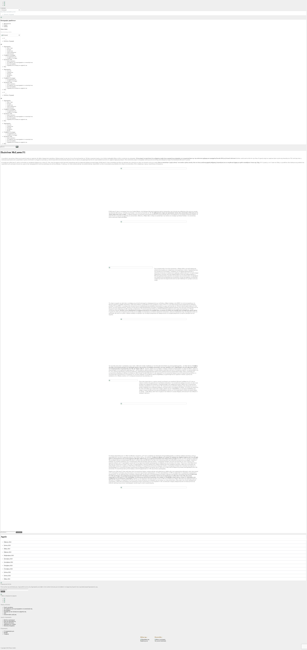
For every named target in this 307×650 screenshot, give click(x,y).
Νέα (5, 66)
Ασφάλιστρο (10, 51)
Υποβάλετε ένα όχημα (9, 55)
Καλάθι (6, 632)
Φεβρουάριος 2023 (9, 555)
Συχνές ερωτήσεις (11, 61)
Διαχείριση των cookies (10, 624)
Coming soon (10, 72)
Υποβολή (6, 634)
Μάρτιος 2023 (7, 552)
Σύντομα (9, 49)
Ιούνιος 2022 (7, 575)
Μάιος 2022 (7, 579)
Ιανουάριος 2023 (8, 558)
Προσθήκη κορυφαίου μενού (8, 11)
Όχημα (5, 25)
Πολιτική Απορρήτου (9, 625)
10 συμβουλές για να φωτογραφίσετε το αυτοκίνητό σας (20, 62)
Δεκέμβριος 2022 (8, 562)
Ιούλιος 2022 (7, 572)
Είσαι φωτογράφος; (11, 64)
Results (8, 76)
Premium (9, 73)
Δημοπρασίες (7, 46)
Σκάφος (6, 26)
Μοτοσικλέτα (7, 23)
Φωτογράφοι (7, 610)
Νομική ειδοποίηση (9, 623)
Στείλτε (2, 591)
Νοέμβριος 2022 (8, 565)
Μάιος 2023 (7, 548)
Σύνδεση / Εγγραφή (9, 14)
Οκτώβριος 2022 (8, 569)
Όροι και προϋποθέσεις (10, 621)
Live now (9, 71)
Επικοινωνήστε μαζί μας (10, 614)
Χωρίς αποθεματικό (11, 52)
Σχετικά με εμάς (8, 59)
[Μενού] (1, 44)
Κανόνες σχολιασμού (9, 620)
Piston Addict (4, 29)
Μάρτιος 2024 (7, 542)
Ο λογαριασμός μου (11, 56)
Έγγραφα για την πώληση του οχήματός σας (17, 65)
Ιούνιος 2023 (7, 545)
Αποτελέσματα (10, 53)
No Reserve (9, 75)
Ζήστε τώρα (10, 48)
